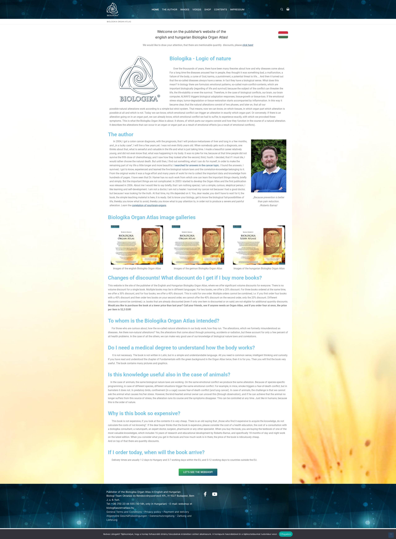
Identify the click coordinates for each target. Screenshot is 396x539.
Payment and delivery (176, 511)
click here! (247, 45)
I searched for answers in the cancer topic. (197, 165)
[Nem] (391, 535)
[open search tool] (281, 9)
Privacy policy (152, 511)
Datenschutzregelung (162, 515)
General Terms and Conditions (124, 511)
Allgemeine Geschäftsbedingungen (126, 515)
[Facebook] (205, 494)
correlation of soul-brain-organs (149, 205)
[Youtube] (215, 494)
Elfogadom (285, 534)
